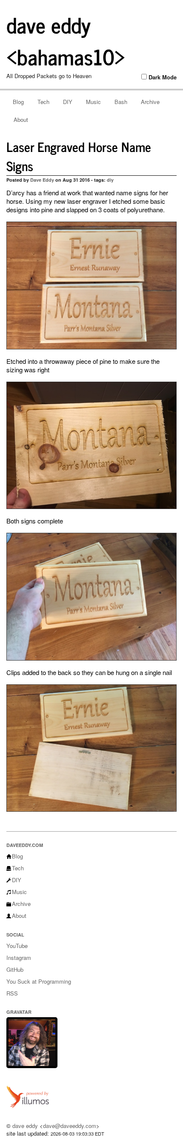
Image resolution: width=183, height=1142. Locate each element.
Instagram (18, 958)
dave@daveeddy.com (69, 1126)
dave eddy (25, 1126)
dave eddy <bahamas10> (65, 40)
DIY (67, 102)
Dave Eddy (42, 180)
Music (93, 102)
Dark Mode (163, 77)
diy (110, 180)
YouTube (17, 946)
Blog (18, 102)
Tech (43, 102)
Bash (120, 102)
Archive (150, 102)
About (21, 119)
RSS (12, 993)
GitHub (14, 969)
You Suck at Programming (38, 981)
